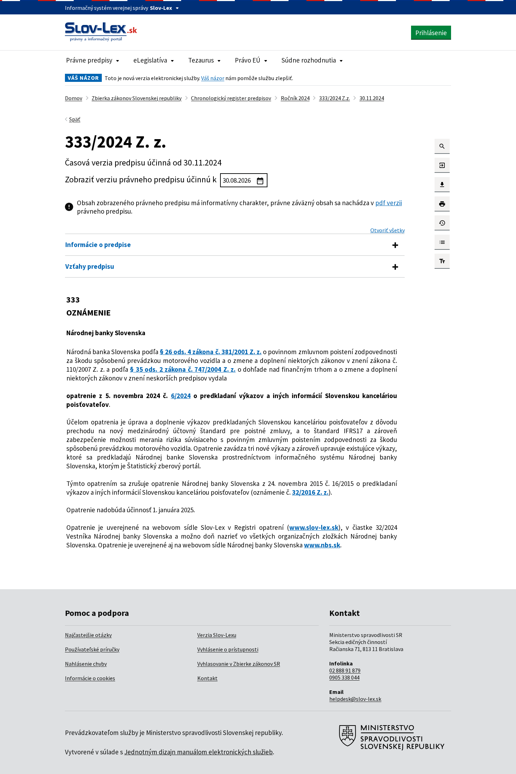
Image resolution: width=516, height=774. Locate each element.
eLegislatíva (150, 60)
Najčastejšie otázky (88, 634)
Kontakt (207, 678)
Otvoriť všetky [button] (387, 230)
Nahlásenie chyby (86, 663)
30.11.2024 (371, 98)
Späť (74, 119)
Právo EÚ (247, 60)
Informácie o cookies (90, 678)
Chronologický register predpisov (231, 98)
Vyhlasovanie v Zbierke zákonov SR (238, 663)
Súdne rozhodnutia (309, 60)
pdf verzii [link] (388, 203)
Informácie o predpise (98, 244)
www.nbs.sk (322, 545)
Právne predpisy (89, 60)
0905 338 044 (344, 677)
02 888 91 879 (344, 670)
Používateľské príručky (92, 649)
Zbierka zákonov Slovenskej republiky (136, 98)
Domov (73, 98)
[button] (442, 146)
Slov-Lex (161, 7)
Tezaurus (201, 60)
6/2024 (181, 395)
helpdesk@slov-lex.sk (355, 698)
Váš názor (212, 78)
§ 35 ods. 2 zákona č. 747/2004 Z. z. (183, 369)
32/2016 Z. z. (310, 492)
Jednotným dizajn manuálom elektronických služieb (198, 752)
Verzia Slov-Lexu (216, 634)
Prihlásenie (431, 32)
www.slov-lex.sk (313, 527)
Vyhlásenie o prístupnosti (227, 649)
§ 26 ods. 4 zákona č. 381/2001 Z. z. (211, 351)
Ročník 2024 (295, 98)
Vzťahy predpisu (89, 266)
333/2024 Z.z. (334, 98)
